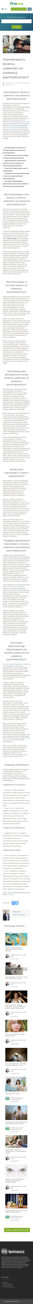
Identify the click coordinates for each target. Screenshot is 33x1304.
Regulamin (5, 1282)
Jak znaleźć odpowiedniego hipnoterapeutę (15, 664)
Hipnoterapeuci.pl (15, 1099)
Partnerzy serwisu (7, 1285)
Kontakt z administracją (8, 1287)
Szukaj (16, 27)
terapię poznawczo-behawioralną (16, 739)
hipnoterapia (8, 209)
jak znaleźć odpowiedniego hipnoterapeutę (16, 122)
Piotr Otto (14, 83)
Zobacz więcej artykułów (17, 1230)
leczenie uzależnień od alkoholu (14, 586)
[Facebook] (13, 903)
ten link (11, 894)
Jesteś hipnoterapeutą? (19, 9)
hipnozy (5, 220)
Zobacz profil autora (19, 915)
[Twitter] (17, 903)
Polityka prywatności (8, 1284)
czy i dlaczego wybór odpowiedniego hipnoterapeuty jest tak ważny (15, 128)
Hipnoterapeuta (7, 512)
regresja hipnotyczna (23, 428)
